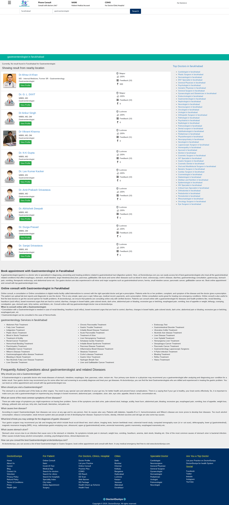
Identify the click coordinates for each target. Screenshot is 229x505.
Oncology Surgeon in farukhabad (192, 202)
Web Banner (84, 479)
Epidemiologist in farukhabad (190, 183)
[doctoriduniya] (24, 6)
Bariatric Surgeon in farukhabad (191, 169)
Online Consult (49, 461)
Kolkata (117, 469)
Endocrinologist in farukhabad (190, 96)
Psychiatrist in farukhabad (189, 120)
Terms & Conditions (15, 482)
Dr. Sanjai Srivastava (31, 245)
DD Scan (82, 477)
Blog (9, 469)
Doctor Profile (84, 461)
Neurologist (155, 485)
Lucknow (118, 477)
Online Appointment (51, 485)
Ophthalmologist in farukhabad (191, 131)
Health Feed (84, 488)
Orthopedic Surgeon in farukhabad (192, 115)
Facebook (190, 471)
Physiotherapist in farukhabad (190, 137)
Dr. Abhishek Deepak (31, 208)
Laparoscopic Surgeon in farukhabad (193, 145)
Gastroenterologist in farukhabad (192, 99)
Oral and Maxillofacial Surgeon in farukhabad (197, 166)
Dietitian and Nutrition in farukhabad (193, 180)
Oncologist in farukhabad (188, 110)
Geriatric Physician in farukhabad (192, 88)
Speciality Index (49, 479)
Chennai (118, 466)
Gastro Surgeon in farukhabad (191, 161)
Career (10, 466)
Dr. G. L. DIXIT (27, 94)
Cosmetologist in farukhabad (190, 174)
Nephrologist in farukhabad (189, 102)
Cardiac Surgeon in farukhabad (191, 172)
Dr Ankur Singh (27, 113)
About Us (11, 463)
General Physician (158, 466)
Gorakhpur (119, 488)
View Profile (25, 85)
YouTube (190, 482)
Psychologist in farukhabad (189, 85)
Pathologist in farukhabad (188, 118)
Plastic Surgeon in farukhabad (190, 74)
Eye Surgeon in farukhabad (189, 204)
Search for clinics (50, 474)
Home (9, 461)
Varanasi (118, 482)
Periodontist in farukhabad (189, 196)
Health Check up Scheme (89, 485)
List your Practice (86, 463)
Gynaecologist (156, 471)
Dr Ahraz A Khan (28, 74)
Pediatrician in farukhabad (189, 134)
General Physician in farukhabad (191, 83)
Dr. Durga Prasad (29, 227)
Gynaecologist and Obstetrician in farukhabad (197, 93)
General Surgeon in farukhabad (191, 91)
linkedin (189, 477)
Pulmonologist (156, 482)
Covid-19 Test (48, 466)
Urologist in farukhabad (188, 112)
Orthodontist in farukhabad (189, 191)
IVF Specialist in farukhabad (190, 158)
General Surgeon (157, 469)
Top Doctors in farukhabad (188, 66)
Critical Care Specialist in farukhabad (193, 188)
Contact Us (11, 471)
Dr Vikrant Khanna (29, 131)
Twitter (189, 474)
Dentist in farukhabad (187, 153)
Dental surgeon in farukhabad (190, 129)
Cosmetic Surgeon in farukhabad (192, 156)
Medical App (48, 469)
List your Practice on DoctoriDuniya (201, 461)
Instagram (190, 479)
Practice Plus (84, 469)
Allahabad (118, 485)
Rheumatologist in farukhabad (190, 199)
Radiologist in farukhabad (188, 123)
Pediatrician (155, 477)
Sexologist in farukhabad (188, 142)
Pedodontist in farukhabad (189, 193)
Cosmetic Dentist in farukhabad (191, 164)
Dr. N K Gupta (27, 152)
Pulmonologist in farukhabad (190, 126)
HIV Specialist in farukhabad (190, 185)
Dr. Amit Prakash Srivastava (34, 189)
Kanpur (117, 479)
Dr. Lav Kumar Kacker (31, 171)
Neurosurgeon (156, 463)
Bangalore (118, 471)
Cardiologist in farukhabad (189, 72)
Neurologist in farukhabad (189, 104)
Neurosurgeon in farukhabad (190, 107)
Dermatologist (156, 474)
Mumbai (117, 463)
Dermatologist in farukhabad (190, 77)
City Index (47, 482)
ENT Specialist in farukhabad (190, 80)
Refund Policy (12, 479)
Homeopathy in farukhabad (189, 147)
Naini (45, 463)
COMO (81, 471)
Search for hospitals (51, 477)
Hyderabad (119, 474)
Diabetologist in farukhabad (189, 177)
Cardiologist (155, 461)
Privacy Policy (12, 477)
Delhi (116, 461)
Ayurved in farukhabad (187, 150)
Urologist (154, 479)
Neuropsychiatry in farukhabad (191, 139)
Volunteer (11, 474)
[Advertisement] (114, 34)
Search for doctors (50, 471)
